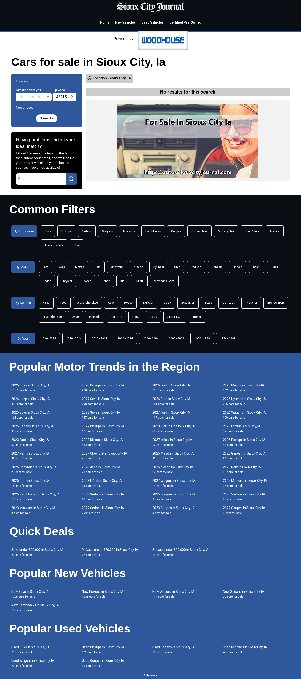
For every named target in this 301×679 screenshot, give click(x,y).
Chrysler (66, 281)
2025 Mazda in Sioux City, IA (173, 455)
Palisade (94, 316)
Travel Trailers (54, 245)
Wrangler (251, 302)
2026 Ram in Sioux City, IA (171, 401)
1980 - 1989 (202, 338)
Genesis (217, 267)
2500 (75, 316)
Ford (45, 267)
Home (104, 22)
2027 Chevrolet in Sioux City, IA (104, 455)
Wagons (107, 231)
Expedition (188, 302)
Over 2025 (49, 338)
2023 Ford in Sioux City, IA (30, 442)
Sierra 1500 (174, 316)
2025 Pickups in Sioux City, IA (244, 442)
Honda (106, 281)
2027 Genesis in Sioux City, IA (244, 455)
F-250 (208, 302)
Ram (98, 267)
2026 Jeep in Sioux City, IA (30, 401)
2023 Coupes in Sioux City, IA (173, 510)
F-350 (135, 316)
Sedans (87, 231)
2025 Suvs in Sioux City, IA (30, 415)
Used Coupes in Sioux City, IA (103, 663)
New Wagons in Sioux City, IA (173, 594)
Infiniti (256, 267)
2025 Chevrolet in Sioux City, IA (34, 469)
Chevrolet (117, 267)
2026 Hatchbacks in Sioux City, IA (35, 496)
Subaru (139, 281)
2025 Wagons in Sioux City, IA (173, 496)
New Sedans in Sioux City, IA (243, 594)
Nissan (138, 267)
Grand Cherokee (87, 302)
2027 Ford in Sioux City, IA (171, 415)
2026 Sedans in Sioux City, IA (32, 428)
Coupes (176, 231)
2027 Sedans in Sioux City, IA (103, 510)
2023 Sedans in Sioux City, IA (103, 496)
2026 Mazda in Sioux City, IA (243, 387)
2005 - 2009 (176, 338)
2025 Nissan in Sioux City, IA (172, 469)
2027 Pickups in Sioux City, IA (103, 428)
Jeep (62, 267)
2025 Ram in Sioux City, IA (30, 483)
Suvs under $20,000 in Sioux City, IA (37, 552)
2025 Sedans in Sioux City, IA (244, 496)
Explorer (148, 302)
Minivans (129, 231)
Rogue (128, 302)
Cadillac (196, 267)
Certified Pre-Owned (185, 22)
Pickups (66, 231)
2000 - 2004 (150, 338)
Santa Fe (116, 316)
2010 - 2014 (125, 338)
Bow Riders (252, 231)
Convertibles (199, 231)
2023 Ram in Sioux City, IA (242, 469)
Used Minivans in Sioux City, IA (245, 649)
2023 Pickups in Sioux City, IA (173, 428)
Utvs (76, 245)
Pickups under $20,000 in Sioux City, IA (110, 552)
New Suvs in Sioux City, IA (30, 594)
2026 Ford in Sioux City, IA (171, 387)
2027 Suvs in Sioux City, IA (101, 401)
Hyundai (158, 267)
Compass (228, 302)
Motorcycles (226, 231)
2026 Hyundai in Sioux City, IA (244, 401)
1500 (63, 302)
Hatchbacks (153, 231)
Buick (274, 267)
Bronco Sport (275, 302)
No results (46, 118)
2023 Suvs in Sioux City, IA (101, 415)
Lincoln (237, 267)
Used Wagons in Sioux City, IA (32, 663)
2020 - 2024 (74, 338)
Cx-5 (111, 302)
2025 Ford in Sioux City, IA (242, 428)
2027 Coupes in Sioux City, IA (244, 510)
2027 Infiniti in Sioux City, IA (172, 442)
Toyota (87, 281)
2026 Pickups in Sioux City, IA (103, 387)
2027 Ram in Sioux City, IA (30, 455)
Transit (197, 316)
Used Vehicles (152, 22)
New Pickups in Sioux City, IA (102, 594)
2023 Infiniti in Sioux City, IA (102, 483)
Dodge (47, 281)
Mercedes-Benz (164, 281)
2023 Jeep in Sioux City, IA (101, 469)
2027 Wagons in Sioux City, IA (173, 483)
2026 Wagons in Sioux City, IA (244, 415)
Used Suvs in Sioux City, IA (30, 649)
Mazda (79, 267)
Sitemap (150, 675)
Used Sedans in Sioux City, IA (173, 649)
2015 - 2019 (99, 338)
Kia (122, 281)
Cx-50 (167, 302)
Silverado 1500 (52, 316)
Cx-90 (153, 316)
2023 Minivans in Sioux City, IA (33, 510)
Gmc (177, 267)
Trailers (275, 231)
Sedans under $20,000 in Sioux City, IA (180, 552)
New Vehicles (125, 22)
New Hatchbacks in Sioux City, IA (35, 607)
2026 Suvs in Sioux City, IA (30, 387)
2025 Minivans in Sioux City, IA (245, 483)
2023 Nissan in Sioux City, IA (102, 442)
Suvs (48, 231)
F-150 (46, 302)
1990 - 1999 (227, 338)
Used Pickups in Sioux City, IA (103, 649)
